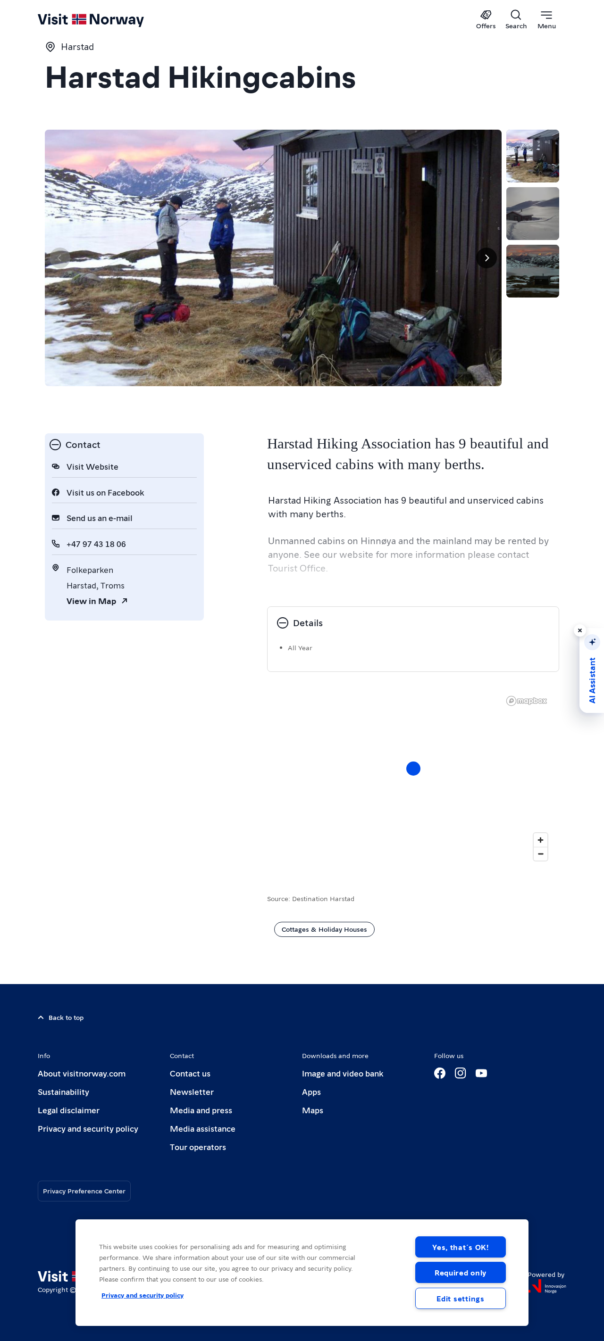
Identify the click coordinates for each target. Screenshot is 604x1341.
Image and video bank (342, 1073)
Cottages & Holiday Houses (324, 929)
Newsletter (192, 1091)
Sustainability (63, 1091)
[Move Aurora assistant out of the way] (580, 630)
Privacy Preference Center (84, 1190)
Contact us (190, 1073)
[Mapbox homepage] (526, 700)
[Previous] (60, 258)
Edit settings (460, 1298)
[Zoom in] (540, 840)
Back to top (66, 1017)
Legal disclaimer (69, 1109)
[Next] (486, 258)
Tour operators (198, 1146)
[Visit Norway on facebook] (439, 1073)
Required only (461, 1272)
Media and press (201, 1109)
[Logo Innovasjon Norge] (547, 1286)
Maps (312, 1109)
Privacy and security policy (88, 1128)
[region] (302, 1272)
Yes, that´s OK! (460, 1247)
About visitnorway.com (82, 1073)
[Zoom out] (540, 854)
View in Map (91, 600)
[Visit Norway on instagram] (460, 1073)
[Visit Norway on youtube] (481, 1073)
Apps (311, 1091)
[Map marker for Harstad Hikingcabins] (413, 769)
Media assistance (202, 1128)
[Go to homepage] (106, 19)
